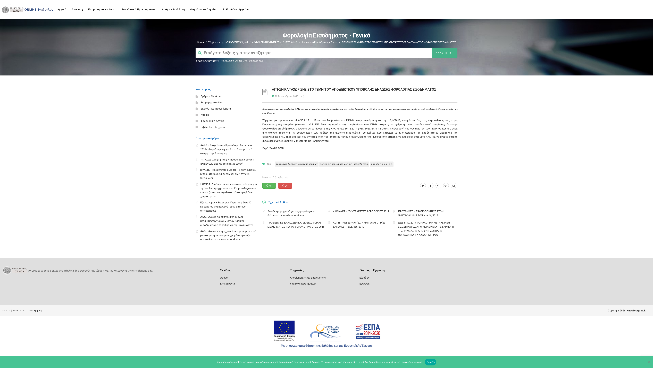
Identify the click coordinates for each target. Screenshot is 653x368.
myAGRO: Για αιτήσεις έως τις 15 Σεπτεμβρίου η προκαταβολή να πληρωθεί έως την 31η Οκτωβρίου (228, 174)
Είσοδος (364, 277)
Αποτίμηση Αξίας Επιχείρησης (308, 277)
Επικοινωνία (227, 283)
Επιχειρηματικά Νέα (101, 9)
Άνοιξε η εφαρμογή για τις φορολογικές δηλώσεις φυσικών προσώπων (291, 213)
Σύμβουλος (214, 42)
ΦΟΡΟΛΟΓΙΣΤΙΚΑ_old (236, 42)
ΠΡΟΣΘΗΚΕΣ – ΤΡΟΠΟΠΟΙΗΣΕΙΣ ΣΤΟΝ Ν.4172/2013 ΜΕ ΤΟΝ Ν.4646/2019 (420, 213)
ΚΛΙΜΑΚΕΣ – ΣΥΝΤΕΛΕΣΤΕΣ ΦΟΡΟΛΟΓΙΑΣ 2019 (361, 211)
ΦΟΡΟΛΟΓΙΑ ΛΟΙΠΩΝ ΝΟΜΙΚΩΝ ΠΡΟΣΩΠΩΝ (297, 164)
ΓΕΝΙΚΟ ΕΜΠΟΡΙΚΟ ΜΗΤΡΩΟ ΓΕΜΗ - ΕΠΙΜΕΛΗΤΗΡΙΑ (344, 164)
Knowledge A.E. (636, 310)
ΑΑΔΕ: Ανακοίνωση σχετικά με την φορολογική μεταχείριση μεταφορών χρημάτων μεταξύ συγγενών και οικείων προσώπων (228, 235)
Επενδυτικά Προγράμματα (139, 9)
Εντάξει (430, 362)
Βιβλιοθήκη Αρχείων (236, 9)
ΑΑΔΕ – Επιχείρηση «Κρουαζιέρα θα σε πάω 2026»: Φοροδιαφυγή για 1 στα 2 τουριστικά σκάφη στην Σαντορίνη (226, 149)
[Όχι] (648, 363)
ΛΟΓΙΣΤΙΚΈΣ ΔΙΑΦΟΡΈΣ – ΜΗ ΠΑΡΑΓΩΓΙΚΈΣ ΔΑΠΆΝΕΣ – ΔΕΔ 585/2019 (359, 224)
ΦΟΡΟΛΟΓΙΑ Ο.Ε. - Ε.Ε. (382, 164)
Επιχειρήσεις (256, 60)
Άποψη (205, 114)
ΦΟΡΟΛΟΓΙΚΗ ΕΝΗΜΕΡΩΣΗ (266, 42)
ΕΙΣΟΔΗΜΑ (291, 42)
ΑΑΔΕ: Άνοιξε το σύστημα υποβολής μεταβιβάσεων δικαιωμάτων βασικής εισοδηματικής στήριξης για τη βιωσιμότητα (226, 221)
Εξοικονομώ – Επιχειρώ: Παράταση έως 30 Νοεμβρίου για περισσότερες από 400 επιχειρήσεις (225, 206)
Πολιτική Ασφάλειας (13, 310)
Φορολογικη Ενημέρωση (234, 60)
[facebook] (430, 185)
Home (200, 42)
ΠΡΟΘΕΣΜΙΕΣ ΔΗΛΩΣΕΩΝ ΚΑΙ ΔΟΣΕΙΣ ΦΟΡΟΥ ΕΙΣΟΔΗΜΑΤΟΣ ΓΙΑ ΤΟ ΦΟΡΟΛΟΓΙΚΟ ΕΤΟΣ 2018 (296, 224)
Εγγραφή (364, 283)
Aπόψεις (77, 9)
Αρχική (61, 9)
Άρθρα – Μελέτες (173, 9)
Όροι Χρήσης (35, 310)
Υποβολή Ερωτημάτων (303, 283)
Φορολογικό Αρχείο (203, 9)
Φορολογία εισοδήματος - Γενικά (319, 42)
